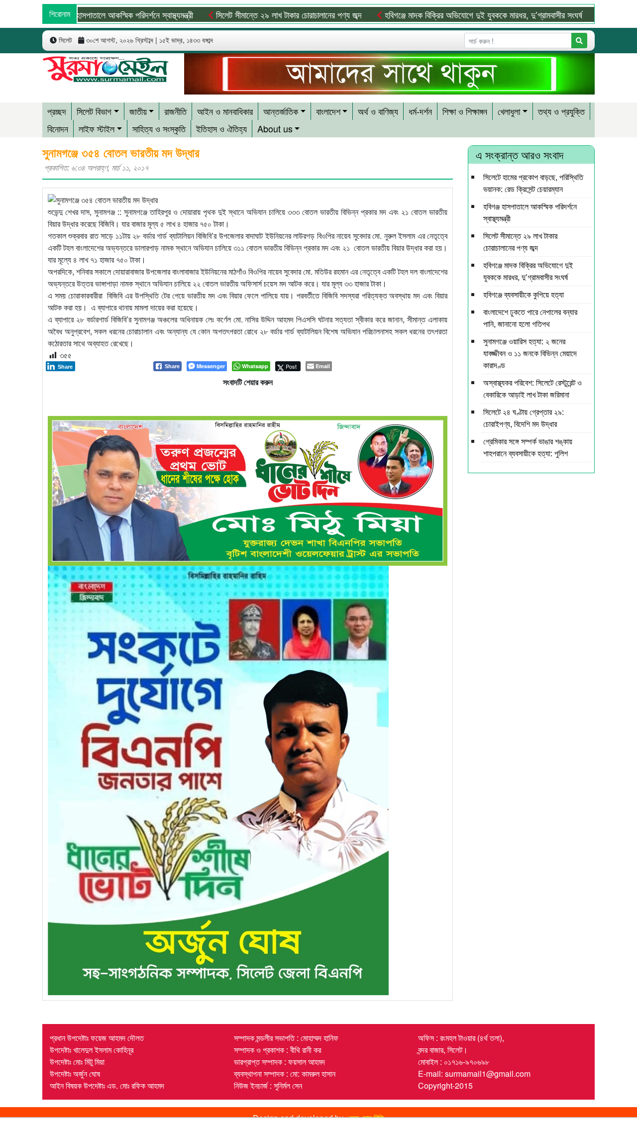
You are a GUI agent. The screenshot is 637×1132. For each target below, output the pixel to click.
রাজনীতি (175, 110)
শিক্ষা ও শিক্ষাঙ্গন (464, 110)
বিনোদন (57, 128)
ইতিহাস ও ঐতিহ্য (221, 128)
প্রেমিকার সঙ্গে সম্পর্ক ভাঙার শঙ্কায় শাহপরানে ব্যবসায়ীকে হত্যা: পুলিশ (527, 447)
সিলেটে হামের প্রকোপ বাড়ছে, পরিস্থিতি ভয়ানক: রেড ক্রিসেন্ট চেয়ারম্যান (533, 183)
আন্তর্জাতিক (280, 110)
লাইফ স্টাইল (96, 128)
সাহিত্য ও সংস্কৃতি (159, 128)
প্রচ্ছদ (56, 110)
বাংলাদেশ (328, 110)
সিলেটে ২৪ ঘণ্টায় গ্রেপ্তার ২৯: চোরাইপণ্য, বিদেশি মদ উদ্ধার (523, 417)
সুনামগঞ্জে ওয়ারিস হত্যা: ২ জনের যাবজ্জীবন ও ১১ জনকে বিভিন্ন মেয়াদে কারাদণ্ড (530, 353)
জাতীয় (138, 110)
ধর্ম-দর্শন (420, 110)
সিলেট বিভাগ (94, 110)
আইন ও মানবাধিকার (225, 110)
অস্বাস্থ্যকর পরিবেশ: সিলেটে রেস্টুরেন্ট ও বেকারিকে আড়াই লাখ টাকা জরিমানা (532, 388)
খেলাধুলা (509, 110)
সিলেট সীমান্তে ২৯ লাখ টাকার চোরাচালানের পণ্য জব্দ (257, 14)
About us (275, 128)
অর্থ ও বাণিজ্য (378, 110)
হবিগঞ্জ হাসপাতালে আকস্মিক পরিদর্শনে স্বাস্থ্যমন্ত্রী (92, 14)
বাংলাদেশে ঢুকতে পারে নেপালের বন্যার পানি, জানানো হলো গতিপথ (530, 317)
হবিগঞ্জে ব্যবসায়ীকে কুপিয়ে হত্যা (523, 294)
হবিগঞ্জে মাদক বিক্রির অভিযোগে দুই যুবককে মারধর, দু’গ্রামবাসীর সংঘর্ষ (451, 14)
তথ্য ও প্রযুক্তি (561, 110)
